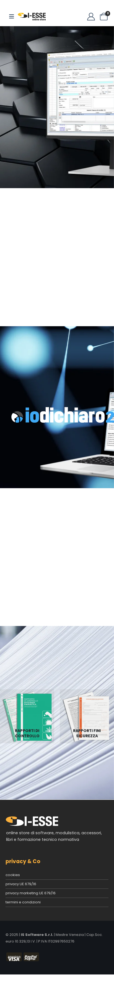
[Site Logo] (32, 17)
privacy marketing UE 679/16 (31, 893)
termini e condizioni (23, 902)
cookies (13, 874)
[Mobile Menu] (12, 16)
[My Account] (91, 16)
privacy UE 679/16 (21, 884)
